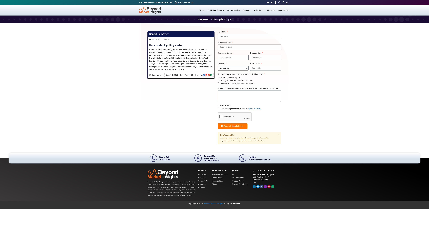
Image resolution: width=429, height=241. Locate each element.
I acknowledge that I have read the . (240, 109)
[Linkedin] (254, 186)
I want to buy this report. (230, 78)
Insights (257, 10)
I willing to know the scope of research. (236, 80)
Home (202, 10)
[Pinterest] (269, 186)
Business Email (224, 42)
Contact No (255, 63)
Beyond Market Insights (213, 204)
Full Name (222, 32)
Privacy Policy (255, 109)
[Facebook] (261, 186)
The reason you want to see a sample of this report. (241, 74)
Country (221, 64)
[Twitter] (258, 186)
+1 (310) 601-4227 (186, 2)
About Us (271, 10)
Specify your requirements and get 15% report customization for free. (248, 88)
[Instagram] (265, 186)
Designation (255, 53)
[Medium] (272, 186)
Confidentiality (224, 105)
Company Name (225, 53)
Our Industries (233, 10)
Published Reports (216, 10)
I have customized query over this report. (237, 83)
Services (246, 10)
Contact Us (283, 10)
